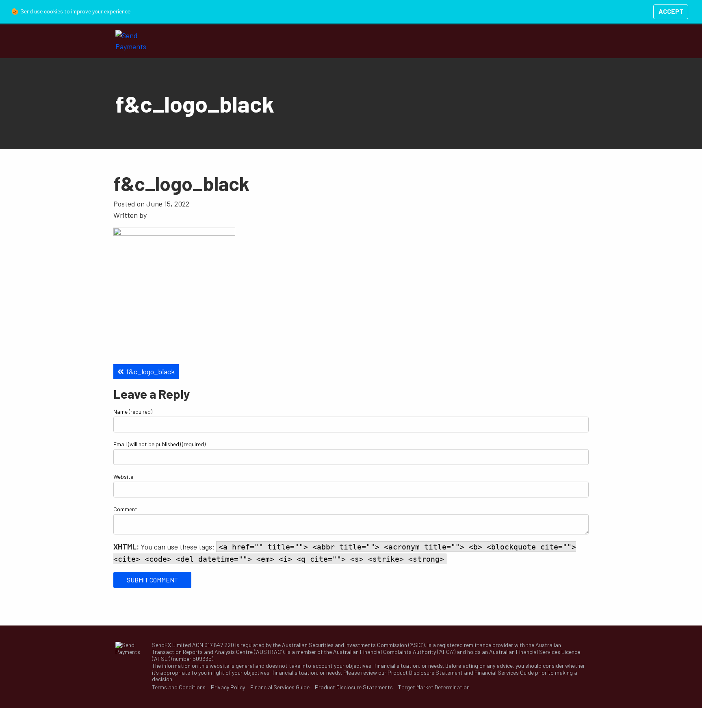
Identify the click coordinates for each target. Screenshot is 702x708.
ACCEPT (671, 11)
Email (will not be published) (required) (159, 444)
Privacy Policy (228, 687)
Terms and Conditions (179, 687)
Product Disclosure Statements (354, 687)
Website (123, 476)
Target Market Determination (434, 687)
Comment (125, 509)
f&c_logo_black (150, 371)
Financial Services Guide (504, 672)
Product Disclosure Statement (425, 672)
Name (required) (132, 411)
